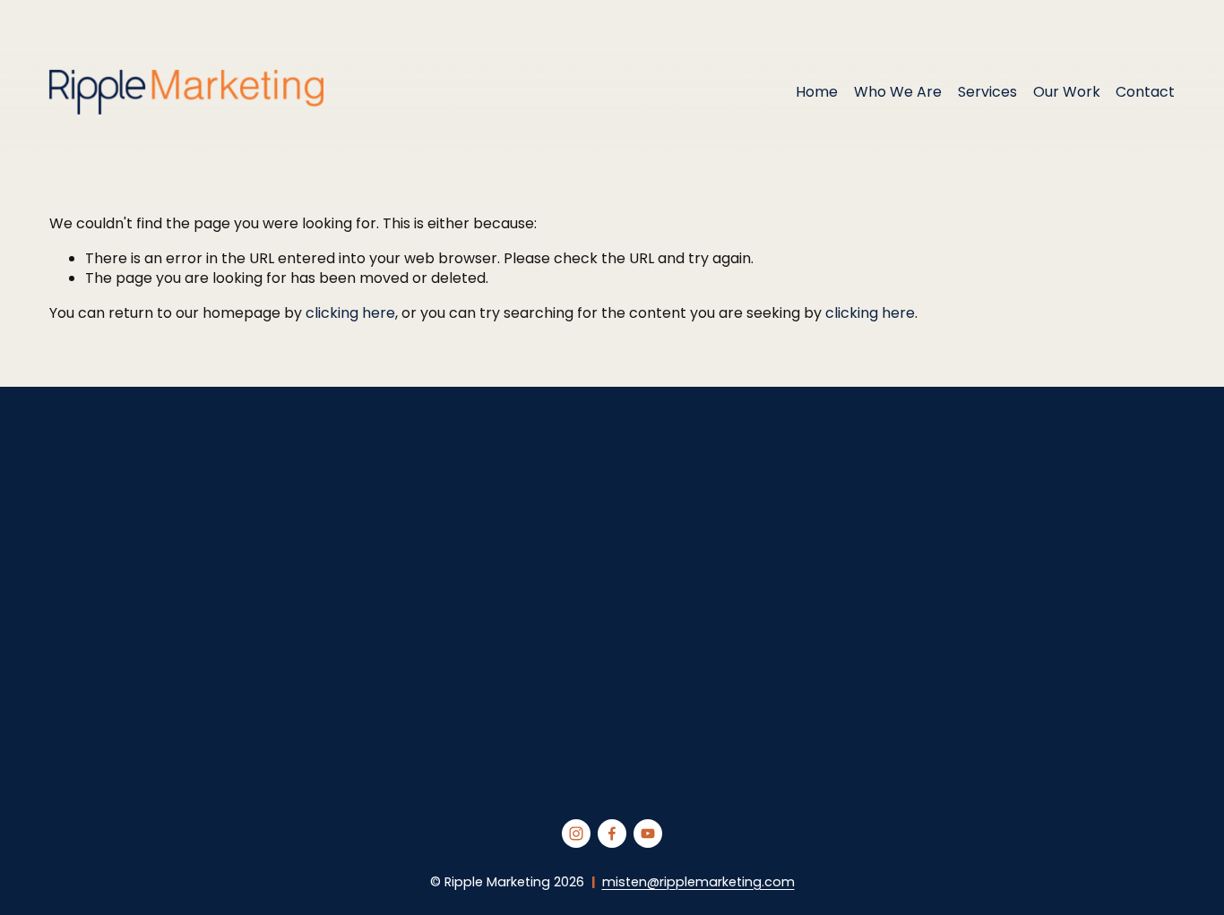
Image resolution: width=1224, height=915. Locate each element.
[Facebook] (612, 833)
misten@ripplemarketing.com (698, 882)
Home (817, 91)
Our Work (1066, 91)
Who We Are (898, 91)
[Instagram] (576, 833)
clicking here (350, 313)
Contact (1145, 91)
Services (987, 91)
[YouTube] (648, 833)
